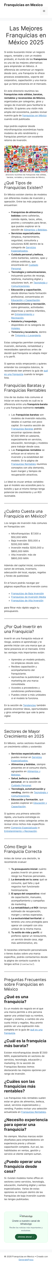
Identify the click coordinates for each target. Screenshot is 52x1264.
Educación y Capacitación (25, 300)
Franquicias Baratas (22, 428)
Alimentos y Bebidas (35, 229)
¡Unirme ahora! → (26, 1237)
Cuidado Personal (21, 785)
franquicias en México (34, 115)
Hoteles (15, 328)
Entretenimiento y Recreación (20, 831)
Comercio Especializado (24, 827)
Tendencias (29, 705)
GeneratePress (26, 1259)
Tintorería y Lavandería (28, 335)
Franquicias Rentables (33, 1112)
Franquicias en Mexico (23, 5)
